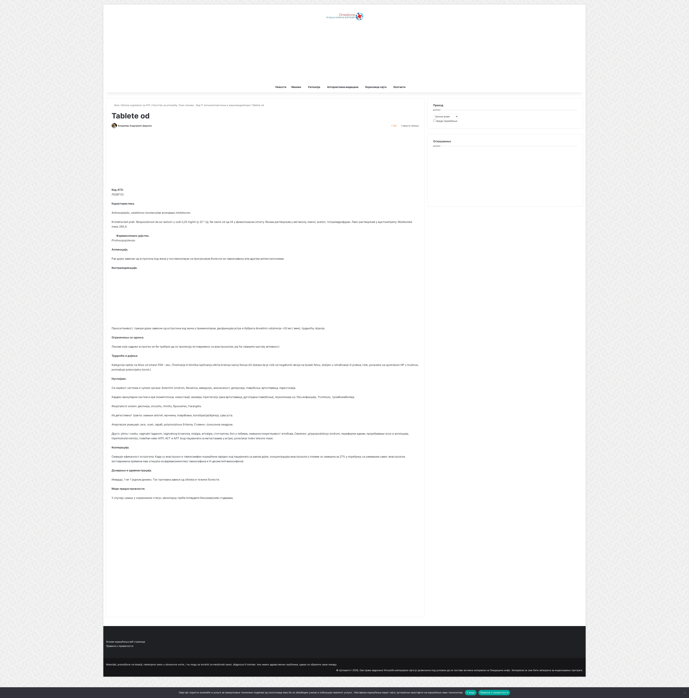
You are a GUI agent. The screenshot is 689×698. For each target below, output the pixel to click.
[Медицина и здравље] (344, 16)
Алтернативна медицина (342, 86)
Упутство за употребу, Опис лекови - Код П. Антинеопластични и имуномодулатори (201, 105)
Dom (116, 105)
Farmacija (314, 86)
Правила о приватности (119, 646)
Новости (280, 86)
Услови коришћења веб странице (125, 641)
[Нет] (684, 692)
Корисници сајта (375, 86)
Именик (296, 86)
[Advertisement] (344, 53)
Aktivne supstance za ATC (135, 105)
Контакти (399, 86)
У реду (471, 692)
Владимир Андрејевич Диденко (135, 125)
